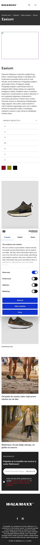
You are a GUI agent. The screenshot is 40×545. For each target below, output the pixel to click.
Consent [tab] (7, 237)
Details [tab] (20, 237)
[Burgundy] (4, 168)
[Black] (15, 168)
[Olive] (9, 168)
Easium (35, 15)
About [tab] (33, 237)
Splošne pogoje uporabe (21, 481)
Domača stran (6, 15)
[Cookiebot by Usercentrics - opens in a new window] (29, 231)
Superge (16, 15)
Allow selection (20, 306)
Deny (20, 312)
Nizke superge (26, 15)
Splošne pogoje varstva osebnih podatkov (18, 484)
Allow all (20, 300)
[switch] (35, 278)
